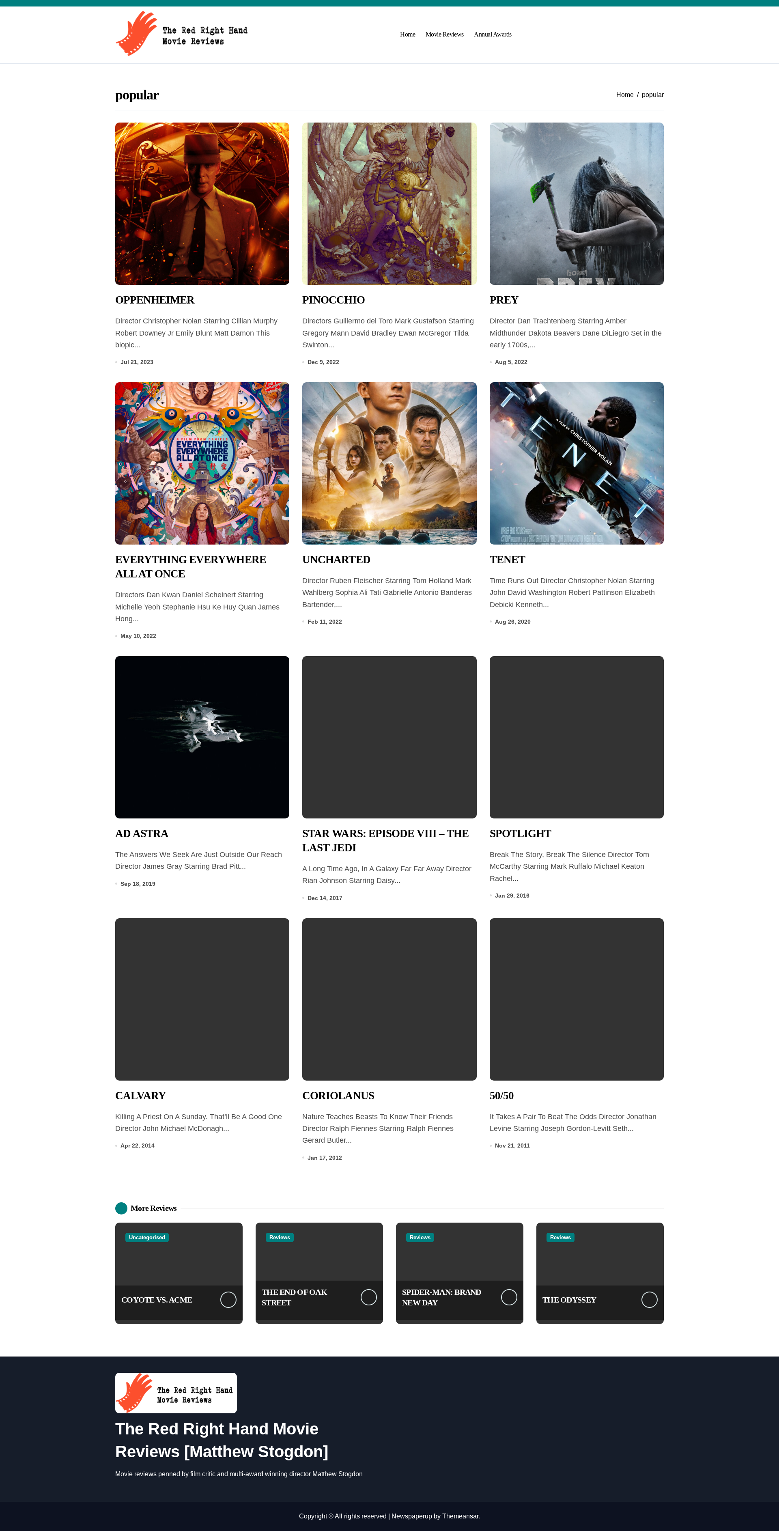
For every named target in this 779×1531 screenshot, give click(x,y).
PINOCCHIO (333, 300)
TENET (507, 559)
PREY (504, 300)
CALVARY (140, 1096)
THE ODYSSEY (569, 1299)
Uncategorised (147, 1237)
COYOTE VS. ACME (156, 1299)
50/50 (502, 1096)
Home (407, 34)
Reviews (279, 1237)
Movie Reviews (445, 34)
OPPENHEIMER (154, 300)
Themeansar (460, 1516)
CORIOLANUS (338, 1096)
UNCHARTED (336, 559)
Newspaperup (412, 1516)
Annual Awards (493, 34)
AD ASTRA (141, 833)
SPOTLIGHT (520, 833)
